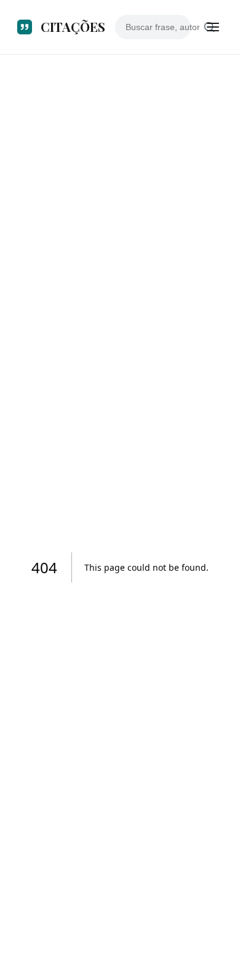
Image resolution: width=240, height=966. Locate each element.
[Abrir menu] (213, 27)
